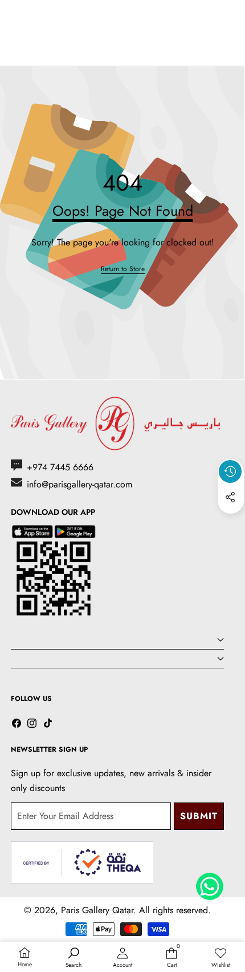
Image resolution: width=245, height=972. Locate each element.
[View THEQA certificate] (82, 862)
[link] (123, 269)
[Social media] (230, 497)
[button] (230, 523)
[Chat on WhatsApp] (209, 882)
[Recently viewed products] (230, 471)
